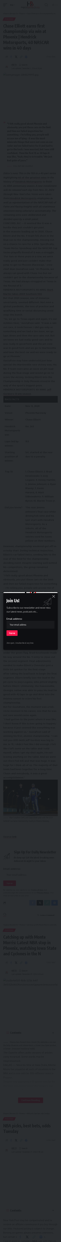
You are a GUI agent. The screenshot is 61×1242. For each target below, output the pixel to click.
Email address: (14, 618)
